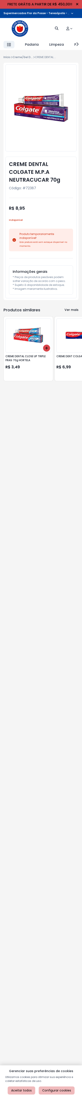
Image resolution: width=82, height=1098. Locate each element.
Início (6, 57)
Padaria (32, 44)
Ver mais (72, 310)
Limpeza (56, 44)
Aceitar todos (21, 1090)
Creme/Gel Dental (25, 57)
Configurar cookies (56, 1090)
